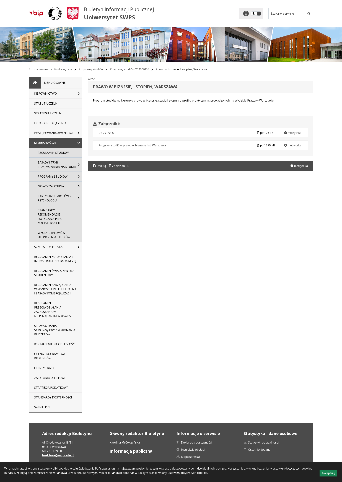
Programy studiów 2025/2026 (129, 69)
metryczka (294, 133)
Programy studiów (91, 69)
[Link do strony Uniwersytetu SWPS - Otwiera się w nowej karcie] (55, 13)
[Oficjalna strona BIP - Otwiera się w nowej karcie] (36, 13)
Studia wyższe (63, 69)
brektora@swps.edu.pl (58, 455)
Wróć (91, 79)
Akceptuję (329, 473)
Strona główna (38, 69)
